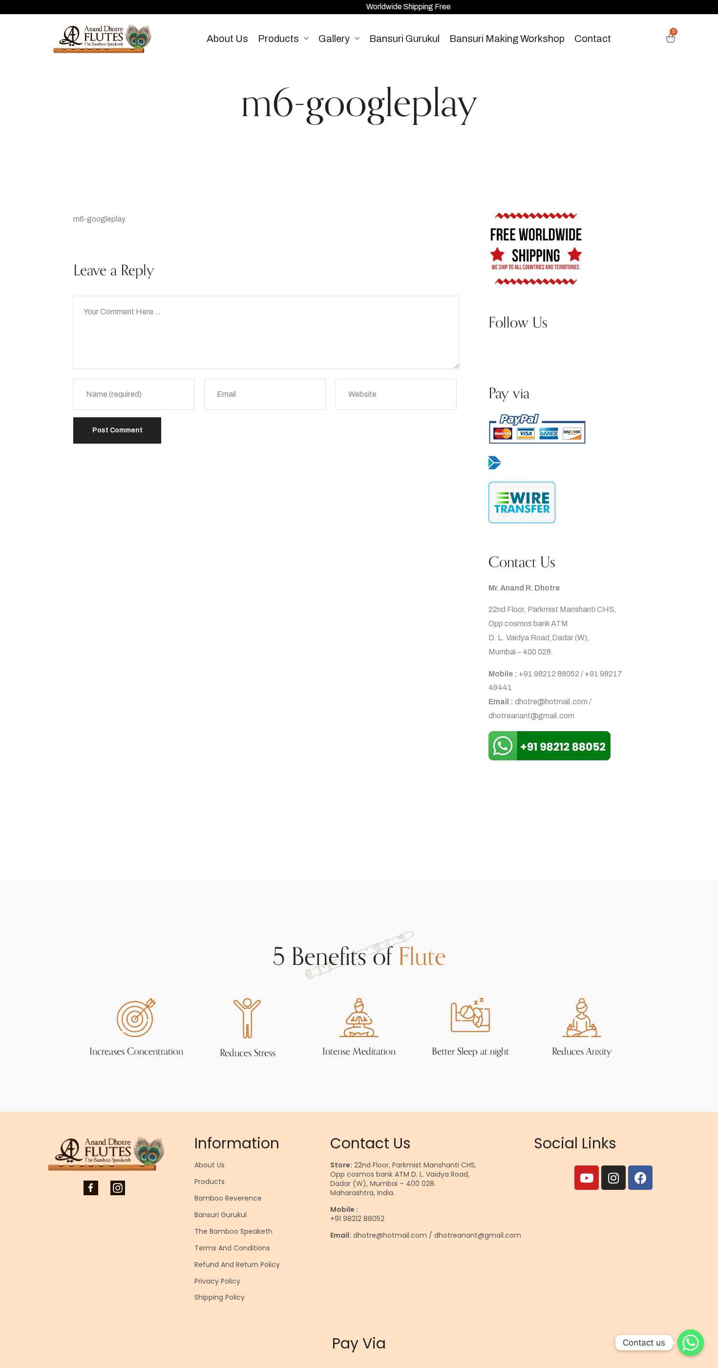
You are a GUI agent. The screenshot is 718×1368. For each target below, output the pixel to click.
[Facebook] (640, 1177)
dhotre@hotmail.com (551, 701)
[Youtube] (586, 1177)
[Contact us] (690, 1342)
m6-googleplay (99, 219)
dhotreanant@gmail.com (531, 716)
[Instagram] (613, 1177)
